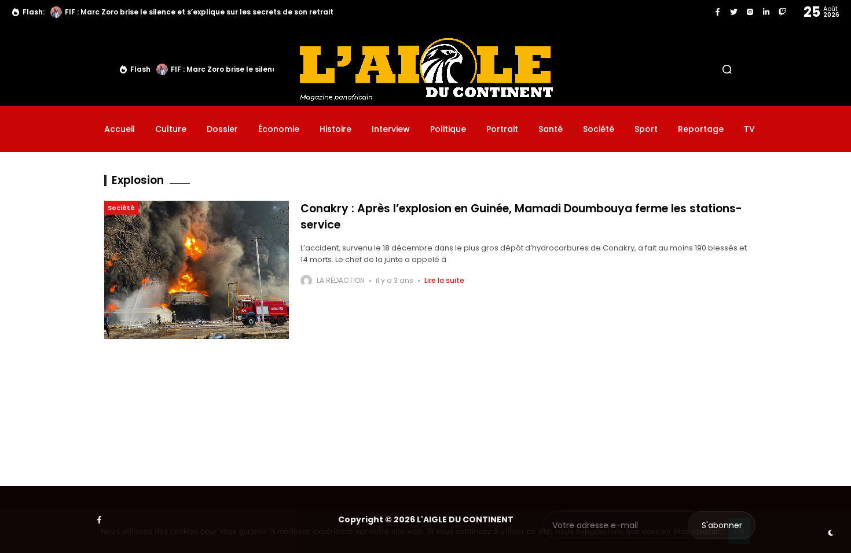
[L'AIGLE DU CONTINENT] (425, 69)
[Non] (836, 531)
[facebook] (717, 12)
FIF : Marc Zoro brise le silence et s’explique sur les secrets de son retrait (199, 12)
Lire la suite (444, 280)
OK (739, 531)
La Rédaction (341, 280)
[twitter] (734, 12)
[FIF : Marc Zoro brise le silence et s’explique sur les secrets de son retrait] (56, 12)
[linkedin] (766, 12)
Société (121, 207)
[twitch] (782, 12)
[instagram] (750, 12)
